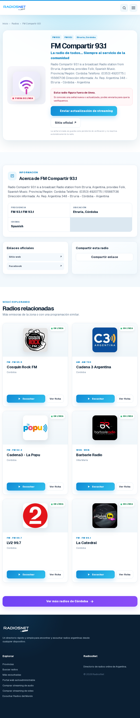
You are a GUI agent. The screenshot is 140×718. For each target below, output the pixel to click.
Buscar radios (10, 669)
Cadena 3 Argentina (93, 367)
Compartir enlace (104, 257)
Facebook (35, 266)
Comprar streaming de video (18, 690)
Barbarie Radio (89, 455)
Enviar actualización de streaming (86, 111)
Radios (15, 23)
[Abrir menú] (133, 8)
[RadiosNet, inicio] (15, 8)
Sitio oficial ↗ (66, 123)
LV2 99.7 (14, 542)
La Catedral (86, 542)
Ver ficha (55, 398)
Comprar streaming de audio (18, 685)
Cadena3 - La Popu (23, 455)
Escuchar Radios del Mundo (18, 696)
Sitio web (35, 256)
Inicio (5, 23)
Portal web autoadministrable (19, 680)
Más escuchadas (12, 674)
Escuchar (28, 398)
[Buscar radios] (124, 8)
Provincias (8, 664)
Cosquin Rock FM (22, 367)
